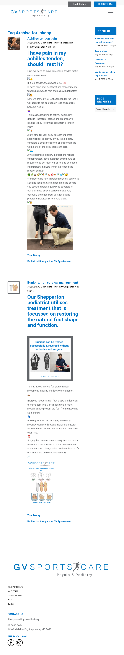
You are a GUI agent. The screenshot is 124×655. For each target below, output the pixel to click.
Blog (10, 600)
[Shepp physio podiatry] (34, 12)
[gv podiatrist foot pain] (14, 287)
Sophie (53, 47)
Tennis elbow (101, 51)
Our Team (13, 591)
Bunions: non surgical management (52, 282)
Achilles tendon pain (42, 38)
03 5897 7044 (105, 4)
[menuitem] (110, 12)
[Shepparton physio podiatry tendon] (14, 43)
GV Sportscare (15, 587)
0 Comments (46, 43)
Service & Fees (15, 595)
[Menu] (110, 12)
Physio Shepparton (64, 43)
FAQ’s (11, 604)
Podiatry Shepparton (36, 47)
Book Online (79, 4)
